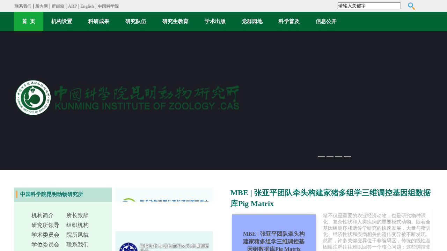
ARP (72, 6)
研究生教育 (175, 21)
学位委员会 (45, 245)
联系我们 (23, 6)
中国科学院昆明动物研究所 (51, 194)
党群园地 (252, 21)
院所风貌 (77, 235)
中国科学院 (108, 6)
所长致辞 (77, 215)
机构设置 (61, 21)
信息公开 (326, 21)
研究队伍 (135, 21)
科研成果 (98, 21)
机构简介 (42, 215)
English (86, 6)
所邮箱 (58, 6)
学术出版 (215, 21)
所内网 (41, 6)
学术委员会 (45, 235)
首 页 (28, 21)
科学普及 (289, 21)
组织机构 (77, 225)
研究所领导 (45, 225)
